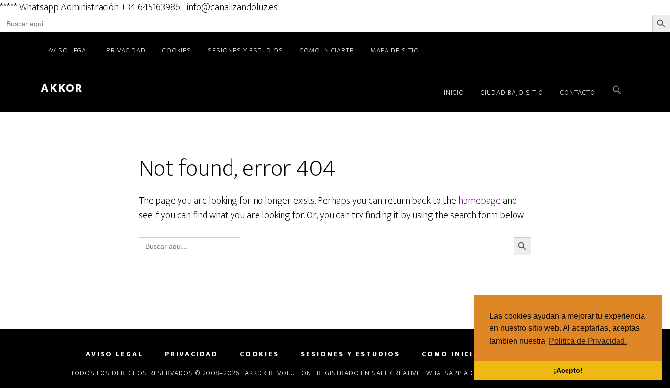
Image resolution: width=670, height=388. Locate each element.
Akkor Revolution (278, 373)
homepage (479, 200)
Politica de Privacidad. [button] (588, 341)
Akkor (62, 88)
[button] (617, 91)
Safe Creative (396, 373)
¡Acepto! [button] (568, 370)
